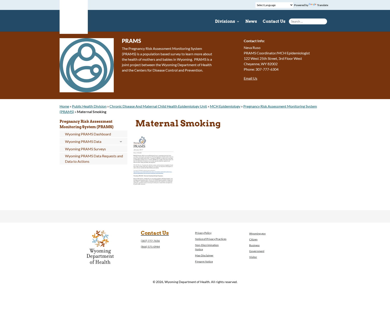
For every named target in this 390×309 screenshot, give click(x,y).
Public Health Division (89, 106)
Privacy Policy (203, 233)
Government (256, 251)
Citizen (253, 239)
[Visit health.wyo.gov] (153, 198)
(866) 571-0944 (150, 246)
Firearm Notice (204, 261)
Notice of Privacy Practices (210, 239)
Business (254, 245)
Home (64, 106)
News (251, 22)
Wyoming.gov (257, 233)
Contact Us (274, 22)
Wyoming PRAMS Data (83, 141)
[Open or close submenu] (120, 141)
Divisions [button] (225, 22)
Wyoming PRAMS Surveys (85, 149)
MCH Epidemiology (225, 106)
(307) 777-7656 (150, 240)
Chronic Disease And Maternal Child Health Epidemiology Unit (158, 106)
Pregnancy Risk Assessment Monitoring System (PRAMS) (87, 124)
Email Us (250, 78)
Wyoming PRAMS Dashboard (88, 134)
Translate (322, 5)
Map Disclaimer (204, 255)
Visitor (253, 257)
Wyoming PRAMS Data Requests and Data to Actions (94, 158)
